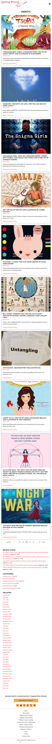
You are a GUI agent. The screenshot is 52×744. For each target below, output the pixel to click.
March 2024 (6, 664)
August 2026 (6, 595)
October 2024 (7, 647)
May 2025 (5, 631)
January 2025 (7, 640)
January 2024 (7, 669)
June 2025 (6, 628)
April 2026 (6, 604)
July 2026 (5, 597)
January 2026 (7, 612)
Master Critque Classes (26, 724)
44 (23, 542)
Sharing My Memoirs (7, 377)
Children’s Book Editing (26, 717)
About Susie (26, 713)
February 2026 (7, 609)
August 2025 (6, 623)
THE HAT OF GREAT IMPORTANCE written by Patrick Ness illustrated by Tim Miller (25, 567)
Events (26, 734)
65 (39, 542)
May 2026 (5, 602)
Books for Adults (7, 578)
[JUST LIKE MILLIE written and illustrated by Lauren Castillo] (26, 198)
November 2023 (7, 674)
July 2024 (5, 654)
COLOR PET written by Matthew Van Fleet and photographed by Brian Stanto (24, 561)
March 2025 (6, 635)
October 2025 (7, 619)
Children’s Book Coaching (26, 720)
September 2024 (7, 650)
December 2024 (7, 643)
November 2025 (7, 616)
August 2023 (6, 681)
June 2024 (6, 657)
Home (26, 711)
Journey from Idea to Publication (26, 722)
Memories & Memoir (26, 729)
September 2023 (7, 678)
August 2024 (6, 652)
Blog (26, 731)
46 (30, 542)
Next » (43, 542)
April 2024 (6, 662)
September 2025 (7, 621)
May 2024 (5, 659)
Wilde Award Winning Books (10, 588)
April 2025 (6, 633)
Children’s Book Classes (26, 715)
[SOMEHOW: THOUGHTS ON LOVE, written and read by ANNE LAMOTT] (26, 92)
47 (33, 542)
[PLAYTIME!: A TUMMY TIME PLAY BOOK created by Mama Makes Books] (26, 250)
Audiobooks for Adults (9, 576)
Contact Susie (26, 736)
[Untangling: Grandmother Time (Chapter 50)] (26, 355)
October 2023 (7, 676)
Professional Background (26, 727)
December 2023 (7, 671)
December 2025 (7, 614)
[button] (26, 700)
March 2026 (6, 607)
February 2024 (7, 666)
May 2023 (5, 688)
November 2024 (7, 645)
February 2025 (7, 638)
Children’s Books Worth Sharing (10, 63)
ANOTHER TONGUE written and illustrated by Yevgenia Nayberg (20, 565)
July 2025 (5, 626)
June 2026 (6, 600)
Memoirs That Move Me (8, 115)
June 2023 (6, 685)
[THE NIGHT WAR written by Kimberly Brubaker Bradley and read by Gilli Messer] (26, 514)
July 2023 (5, 683)
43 (19, 542)
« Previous (8, 542)
